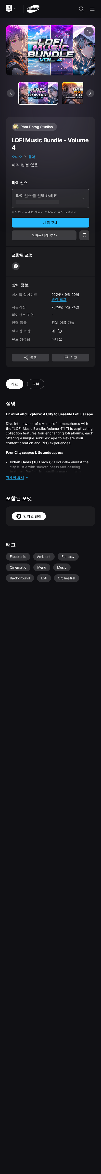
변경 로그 (58, 299)
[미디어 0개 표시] (38, 93)
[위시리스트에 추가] (84, 235)
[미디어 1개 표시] (81, 93)
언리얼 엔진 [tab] (32, 516)
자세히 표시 (15, 477)
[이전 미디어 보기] (11, 93)
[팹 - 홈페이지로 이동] (33, 8)
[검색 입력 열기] (81, 9)
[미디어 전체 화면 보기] (89, 31)
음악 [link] (31, 157)
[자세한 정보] (60, 331)
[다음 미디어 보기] (90, 93)
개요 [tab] (14, 384)
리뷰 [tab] (35, 384)
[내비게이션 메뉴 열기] (92, 9)
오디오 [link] (17, 157)
